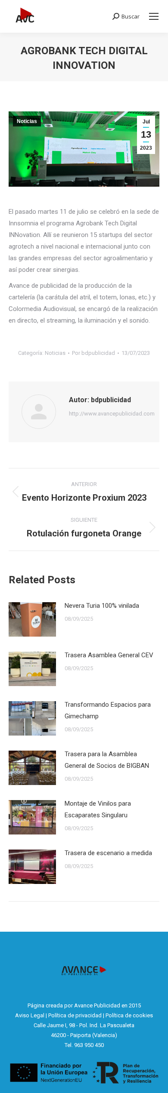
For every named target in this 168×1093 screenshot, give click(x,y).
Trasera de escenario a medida (108, 853)
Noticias (27, 121)
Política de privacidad (75, 1015)
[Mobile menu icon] (153, 16)
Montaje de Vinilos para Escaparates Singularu (98, 809)
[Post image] (32, 619)
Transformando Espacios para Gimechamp (108, 710)
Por (93, 353)
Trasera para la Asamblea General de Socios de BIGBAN (107, 760)
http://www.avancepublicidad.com (112, 413)
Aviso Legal (29, 1015)
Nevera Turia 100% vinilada (102, 606)
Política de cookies (129, 1015)
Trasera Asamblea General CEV (109, 655)
